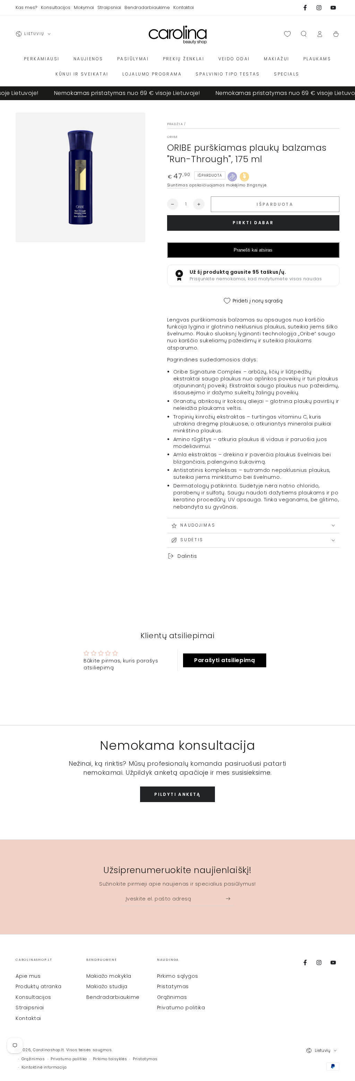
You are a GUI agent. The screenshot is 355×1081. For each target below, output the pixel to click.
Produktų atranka (39, 986)
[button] (303, 34)
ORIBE (172, 137)
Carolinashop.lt (48, 1050)
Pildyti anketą (177, 794)
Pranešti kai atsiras (253, 250)
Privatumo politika (181, 1007)
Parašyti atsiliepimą (224, 660)
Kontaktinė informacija (44, 1067)
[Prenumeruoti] (230, 899)
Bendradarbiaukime (113, 997)
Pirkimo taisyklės (110, 1059)
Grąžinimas (172, 997)
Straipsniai (30, 1007)
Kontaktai (28, 1018)
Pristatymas (173, 986)
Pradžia (175, 124)
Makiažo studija (107, 986)
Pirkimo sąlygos (177, 976)
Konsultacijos (33, 997)
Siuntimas (177, 185)
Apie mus (28, 976)
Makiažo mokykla (108, 976)
